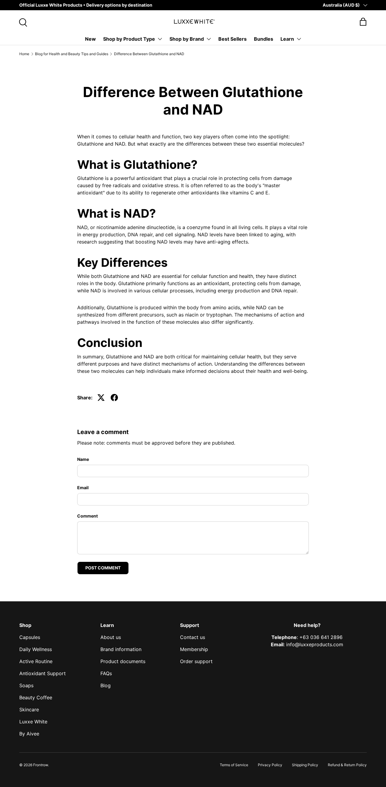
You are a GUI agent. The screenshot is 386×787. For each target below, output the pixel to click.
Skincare (29, 710)
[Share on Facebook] (114, 397)
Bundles (263, 39)
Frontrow (40, 765)
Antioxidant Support (42, 673)
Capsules (29, 637)
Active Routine (35, 661)
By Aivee (29, 734)
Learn (287, 39)
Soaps (26, 685)
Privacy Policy (270, 765)
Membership (194, 649)
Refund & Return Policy (347, 765)
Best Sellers (232, 39)
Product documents (122, 661)
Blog (105, 685)
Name (83, 459)
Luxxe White (33, 722)
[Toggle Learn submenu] (298, 38)
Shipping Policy (305, 765)
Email (83, 487)
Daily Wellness (35, 649)
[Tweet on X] (101, 397)
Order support (196, 661)
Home (24, 54)
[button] (363, 21)
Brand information (120, 649)
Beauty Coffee (35, 697)
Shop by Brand (186, 39)
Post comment (103, 567)
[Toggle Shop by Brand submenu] (208, 38)
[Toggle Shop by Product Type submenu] (159, 38)
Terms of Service (234, 765)
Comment (87, 515)
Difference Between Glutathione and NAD (149, 54)
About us (110, 637)
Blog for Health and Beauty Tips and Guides (71, 54)
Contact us (192, 637)
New (90, 39)
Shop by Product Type (129, 39)
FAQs (106, 673)
